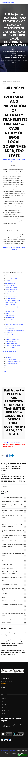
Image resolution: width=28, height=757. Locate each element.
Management (8, 332)
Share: (2, 455)
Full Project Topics (14, 568)
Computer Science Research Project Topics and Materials (14, 536)
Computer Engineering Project (12, 296)
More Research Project (11, 363)
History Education (9, 328)
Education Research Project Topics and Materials (13, 554)
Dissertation (5, 708)
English (7, 313)
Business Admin (6, 701)
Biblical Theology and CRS (12, 289)
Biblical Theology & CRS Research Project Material (14, 505)
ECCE (3, 714)
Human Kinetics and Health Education (14, 330)
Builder (14, 521)
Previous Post (4, 461)
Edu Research (5, 711)
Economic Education (10, 304)
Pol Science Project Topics (14, 601)
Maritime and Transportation (12, 335)
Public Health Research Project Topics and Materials (14, 614)
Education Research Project (12, 307)
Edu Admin (5, 705)
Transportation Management (12, 366)
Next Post (3, 474)
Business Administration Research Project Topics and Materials (14, 525)
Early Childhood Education (11, 302)
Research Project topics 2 (14, 619)
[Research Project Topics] (8, 2)
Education (5, 371)
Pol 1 (14, 597)
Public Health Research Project (13, 361)
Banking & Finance (10, 285)
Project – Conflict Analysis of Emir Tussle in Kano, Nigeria (13, 634)
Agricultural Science (10, 283)
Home (13, 49)
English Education (9, 315)
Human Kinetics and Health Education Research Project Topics (13, 572)
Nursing (7, 368)
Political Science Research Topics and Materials (14, 605)
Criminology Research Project (12, 300)
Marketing (7, 337)
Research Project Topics (13, 81)
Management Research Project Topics (14, 577)
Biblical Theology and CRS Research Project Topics (14, 511)
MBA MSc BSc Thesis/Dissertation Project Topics (13, 589)
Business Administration (11, 294)
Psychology (8, 357)
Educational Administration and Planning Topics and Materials (14, 559)
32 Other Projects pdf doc (9, 351)
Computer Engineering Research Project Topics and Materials (14, 531)
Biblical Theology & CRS (11, 287)
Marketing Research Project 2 (12, 339)
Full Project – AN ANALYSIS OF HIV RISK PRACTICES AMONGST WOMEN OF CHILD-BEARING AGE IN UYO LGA (13, 479)
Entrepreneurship (9, 317)
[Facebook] (7, 455)
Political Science (9, 355)
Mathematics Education (11, 343)
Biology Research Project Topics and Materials (13, 516)
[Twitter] (10, 455)
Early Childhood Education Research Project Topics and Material (14, 545)
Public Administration (10, 359)
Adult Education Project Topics (14, 501)
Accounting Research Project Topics (14, 497)
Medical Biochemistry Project (12, 345)
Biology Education (9, 291)
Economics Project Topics (14, 550)
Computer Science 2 (10, 298)
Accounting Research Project (12, 278)
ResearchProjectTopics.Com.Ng (9, 750)
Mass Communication (10, 341)
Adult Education (9, 281)
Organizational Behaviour (11, 348)
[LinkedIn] (12, 455)
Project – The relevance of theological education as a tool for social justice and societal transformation (13, 652)
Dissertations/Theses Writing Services (14, 541)
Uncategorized (14, 622)
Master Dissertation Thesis (14, 584)
